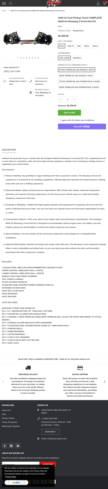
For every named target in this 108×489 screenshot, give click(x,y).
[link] (4, 445)
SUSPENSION (64, 53)
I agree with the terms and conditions (77, 120)
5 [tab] (29, 58)
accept (16, 482)
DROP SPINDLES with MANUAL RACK (76, 76)
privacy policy (10, 477)
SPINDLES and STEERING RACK (73, 65)
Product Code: (64, 31)
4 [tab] (26, 58)
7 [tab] (35, 58)
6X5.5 (95, 46)
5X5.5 (86, 46)
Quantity (61, 94)
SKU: (60, 26)
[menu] (4, 3)
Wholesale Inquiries (11, 426)
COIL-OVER (64, 58)
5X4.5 (61, 46)
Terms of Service (9, 422)
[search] (10, 3)
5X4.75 (71, 46)
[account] (98, 3)
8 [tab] (38, 58)
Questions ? (50, 431)
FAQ (4, 414)
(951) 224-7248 (12, 71)
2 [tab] (20, 58)
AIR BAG (77, 58)
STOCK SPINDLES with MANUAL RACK (76, 70)
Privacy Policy (8, 418)
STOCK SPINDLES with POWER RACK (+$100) (79, 81)
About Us (6, 410)
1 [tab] (18, 58)
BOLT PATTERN (65, 41)
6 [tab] (32, 58)
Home (4, 11)
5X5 (79, 46)
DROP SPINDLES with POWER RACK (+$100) (79, 87)
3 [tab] (23, 58)
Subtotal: (62, 106)
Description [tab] (9, 150)
